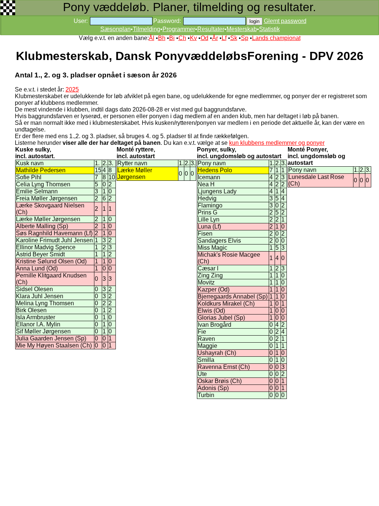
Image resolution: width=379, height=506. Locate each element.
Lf (224, 38)
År (215, 38)
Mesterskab (242, 29)
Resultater (210, 29)
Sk (233, 38)
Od (204, 38)
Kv (193, 38)
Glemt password (285, 21)
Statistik (269, 29)
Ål (151, 38)
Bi (172, 38)
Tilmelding (146, 29)
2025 (72, 89)
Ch (182, 38)
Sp (244, 38)
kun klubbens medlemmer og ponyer (277, 143)
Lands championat (276, 38)
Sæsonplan (115, 29)
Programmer (178, 29)
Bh (161, 38)
